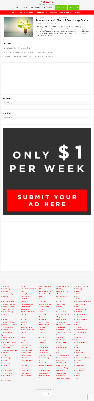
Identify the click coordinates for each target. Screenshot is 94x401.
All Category (78, 12)
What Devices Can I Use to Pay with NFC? (18, 48)
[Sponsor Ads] (47, 215)
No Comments (54, 23)
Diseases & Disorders (65, 12)
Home (17, 7)
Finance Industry (42, 12)
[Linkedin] (49, 393)
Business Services (29, 12)
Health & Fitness (17, 12)
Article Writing (35, 7)
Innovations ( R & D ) (50, 17)
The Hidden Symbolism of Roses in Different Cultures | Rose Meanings (28, 52)
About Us (25, 7)
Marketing (53, 12)
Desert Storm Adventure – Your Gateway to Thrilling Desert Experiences (29, 57)
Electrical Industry (62, 17)
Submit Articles (61, 7)
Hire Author (74, 7)
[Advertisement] (47, 79)
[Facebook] (45, 393)
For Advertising (48, 7)
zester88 (39, 23)
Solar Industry (40, 17)
